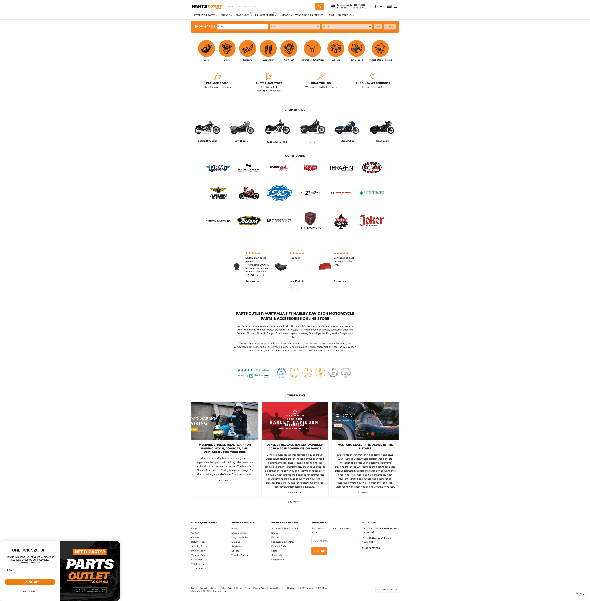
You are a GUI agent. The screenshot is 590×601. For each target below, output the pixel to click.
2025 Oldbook (198, 568)
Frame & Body (278, 546)
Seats (274, 550)
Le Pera (235, 550)
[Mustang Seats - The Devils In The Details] (365, 421)
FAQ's (194, 528)
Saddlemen (237, 546)
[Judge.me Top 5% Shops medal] (333, 373)
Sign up (319, 551)
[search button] (319, 6)
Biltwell (235, 528)
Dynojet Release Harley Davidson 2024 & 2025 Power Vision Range (295, 446)
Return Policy (198, 541)
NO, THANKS (30, 591)
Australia (385, 589)
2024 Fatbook (198, 564)
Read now (223, 480)
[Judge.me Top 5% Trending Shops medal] (346, 373)
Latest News (277, 559)
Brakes (274, 532)
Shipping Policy (199, 546)
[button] (389, 6)
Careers (195, 537)
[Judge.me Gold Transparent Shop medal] (307, 373)
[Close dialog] (116, 544)
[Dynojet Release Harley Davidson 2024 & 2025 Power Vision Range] (295, 421)
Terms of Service (199, 555)
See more (293, 501)
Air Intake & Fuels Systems (285, 528)
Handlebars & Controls (283, 541)
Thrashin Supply (239, 555)
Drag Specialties (239, 537)
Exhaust (275, 537)
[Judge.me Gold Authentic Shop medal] (294, 373)
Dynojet (235, 541)
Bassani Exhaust (239, 532)
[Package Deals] (217, 82)
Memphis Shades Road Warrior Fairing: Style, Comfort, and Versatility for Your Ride (225, 448)
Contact (195, 532)
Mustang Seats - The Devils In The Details (365, 446)
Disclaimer (196, 559)
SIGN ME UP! (30, 582)
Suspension (277, 555)
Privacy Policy (198, 550)
